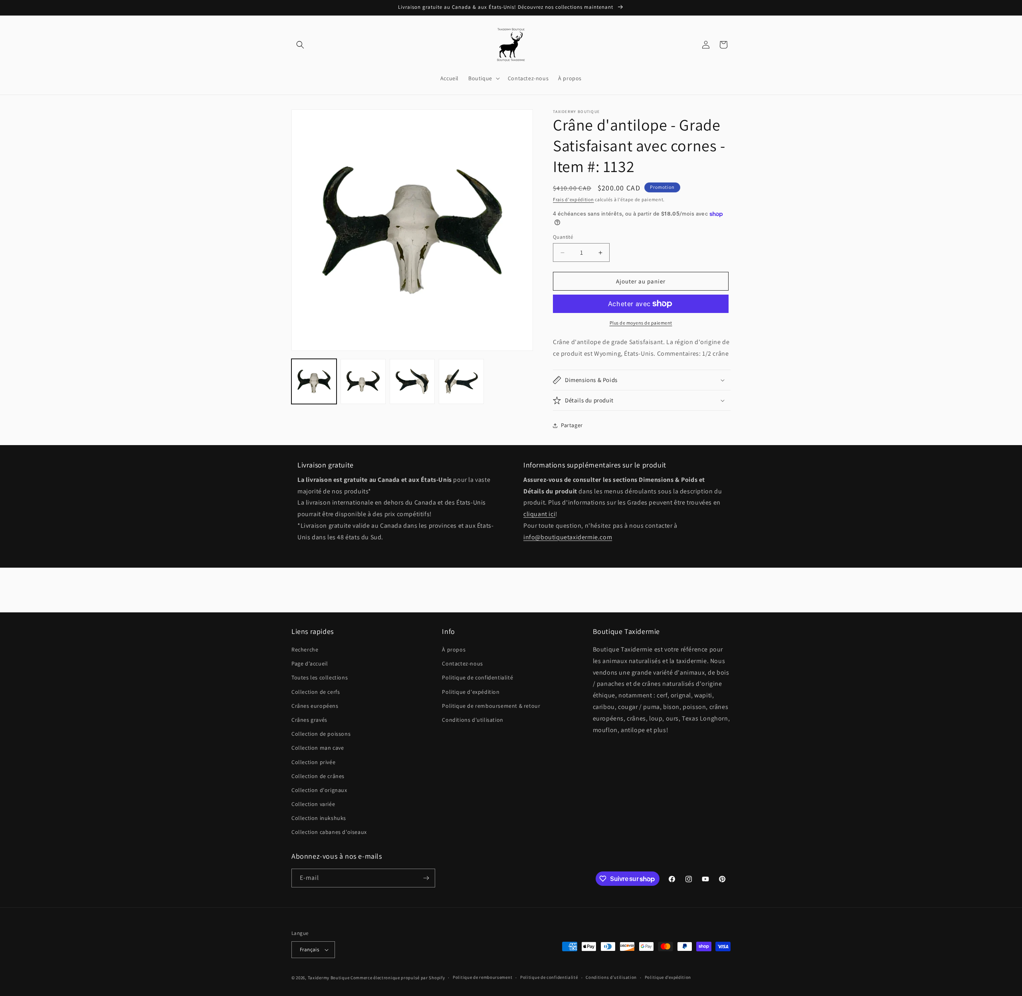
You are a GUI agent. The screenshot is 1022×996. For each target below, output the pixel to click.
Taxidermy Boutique (329, 977)
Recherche (304, 649)
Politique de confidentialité (477, 677)
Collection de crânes (318, 776)
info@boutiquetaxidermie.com (567, 537)
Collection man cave (317, 747)
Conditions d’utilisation (611, 977)
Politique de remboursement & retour (491, 705)
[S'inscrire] (426, 878)
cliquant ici (539, 514)
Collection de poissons (321, 733)
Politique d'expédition (470, 691)
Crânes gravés (309, 719)
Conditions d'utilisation (472, 719)
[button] (300, 44)
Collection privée (313, 762)
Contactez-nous (462, 663)
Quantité (563, 237)
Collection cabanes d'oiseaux (329, 832)
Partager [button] (572, 425)
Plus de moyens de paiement (641, 323)
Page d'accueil (309, 663)
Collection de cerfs (315, 691)
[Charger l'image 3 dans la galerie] (412, 381)
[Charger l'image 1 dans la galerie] (314, 381)
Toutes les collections (319, 677)
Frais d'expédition (573, 199)
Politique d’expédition (668, 977)
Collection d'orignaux (319, 790)
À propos (453, 649)
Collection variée (313, 804)
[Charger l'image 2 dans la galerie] (363, 381)
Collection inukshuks (318, 818)
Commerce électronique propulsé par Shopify (398, 977)
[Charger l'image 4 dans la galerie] (461, 381)
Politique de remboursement (482, 977)
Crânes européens (315, 705)
